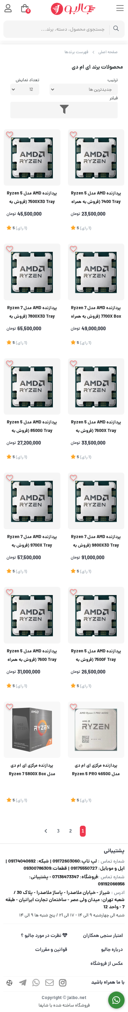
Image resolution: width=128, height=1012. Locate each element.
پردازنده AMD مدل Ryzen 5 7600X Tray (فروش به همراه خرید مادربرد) (96, 427)
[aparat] (9, 983)
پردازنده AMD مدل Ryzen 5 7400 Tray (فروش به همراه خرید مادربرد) (96, 198)
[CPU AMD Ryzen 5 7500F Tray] (96, 615)
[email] (49, 983)
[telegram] (23, 983)
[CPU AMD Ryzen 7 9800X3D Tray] (96, 501)
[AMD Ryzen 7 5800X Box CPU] (32, 730)
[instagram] (63, 983)
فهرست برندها (76, 52)
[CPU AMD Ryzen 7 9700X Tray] (32, 501)
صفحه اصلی (108, 52)
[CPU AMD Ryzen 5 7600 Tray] (32, 615)
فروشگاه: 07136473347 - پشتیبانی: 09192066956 (77, 880)
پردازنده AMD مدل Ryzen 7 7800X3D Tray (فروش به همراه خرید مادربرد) (32, 313)
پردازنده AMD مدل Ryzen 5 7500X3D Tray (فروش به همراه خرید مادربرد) (32, 198)
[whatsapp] (36, 983)
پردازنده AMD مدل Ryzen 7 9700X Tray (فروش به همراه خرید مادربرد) (32, 542)
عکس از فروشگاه (106, 964)
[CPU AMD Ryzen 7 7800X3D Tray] (32, 272)
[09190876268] (116, 1000)
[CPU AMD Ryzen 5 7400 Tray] (96, 157)
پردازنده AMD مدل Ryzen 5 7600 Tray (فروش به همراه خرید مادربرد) (32, 656)
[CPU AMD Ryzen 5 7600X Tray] (96, 386)
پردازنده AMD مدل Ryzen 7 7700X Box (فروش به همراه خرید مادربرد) (96, 313)
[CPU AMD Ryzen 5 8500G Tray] (32, 386)
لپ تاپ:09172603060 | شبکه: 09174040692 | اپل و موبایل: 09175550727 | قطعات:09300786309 (65, 865)
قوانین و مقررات (51, 950)
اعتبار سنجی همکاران (103, 936)
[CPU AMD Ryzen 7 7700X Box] (96, 272)
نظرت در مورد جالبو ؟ (41, 936)
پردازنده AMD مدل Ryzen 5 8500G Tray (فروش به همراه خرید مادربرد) (32, 427)
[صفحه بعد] (46, 831)
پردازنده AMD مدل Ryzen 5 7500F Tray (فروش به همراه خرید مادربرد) (96, 656)
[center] (116, 29)
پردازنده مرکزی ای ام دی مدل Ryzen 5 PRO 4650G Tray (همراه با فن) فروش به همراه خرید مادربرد (96, 771)
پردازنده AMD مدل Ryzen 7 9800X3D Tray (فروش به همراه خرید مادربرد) (96, 542)
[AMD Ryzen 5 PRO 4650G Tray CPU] (96, 730)
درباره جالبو (112, 950)
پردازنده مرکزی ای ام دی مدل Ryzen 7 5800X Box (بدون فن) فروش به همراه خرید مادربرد (32, 771)
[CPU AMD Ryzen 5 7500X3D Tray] (32, 157)
